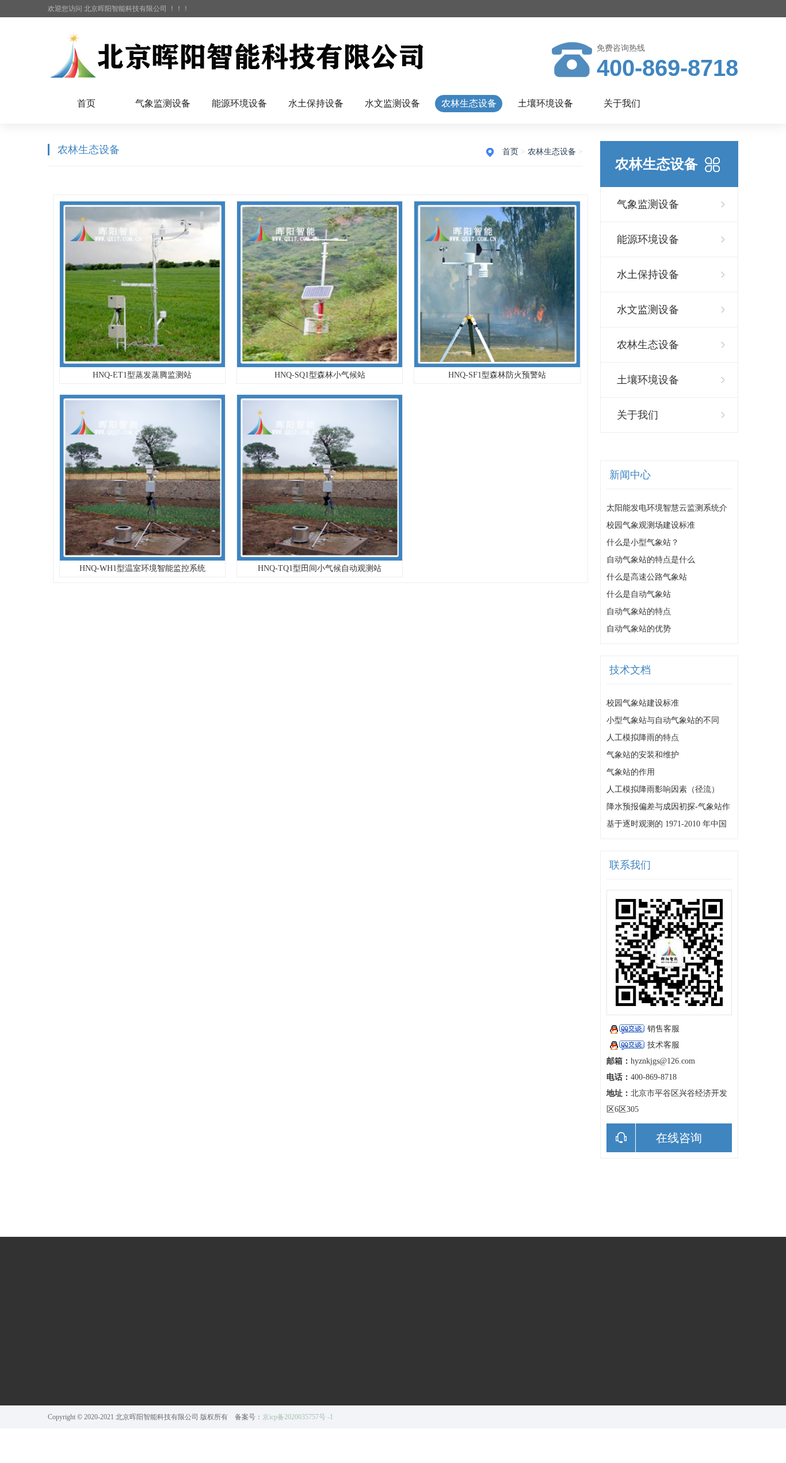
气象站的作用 (630, 772)
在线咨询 (679, 1137)
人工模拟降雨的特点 (642, 737)
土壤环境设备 (545, 103)
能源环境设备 (239, 103)
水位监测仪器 (312, 1361)
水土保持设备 (316, 103)
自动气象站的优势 (638, 628)
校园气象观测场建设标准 (650, 525)
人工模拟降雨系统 (240, 1361)
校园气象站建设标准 (642, 703)
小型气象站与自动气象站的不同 (662, 720)
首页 (86, 103)
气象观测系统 (72, 1361)
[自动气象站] (243, 56)
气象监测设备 (162, 103)
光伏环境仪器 (152, 1361)
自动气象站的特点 (638, 611)
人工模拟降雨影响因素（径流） (662, 789)
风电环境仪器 (152, 1377)
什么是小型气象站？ (642, 542)
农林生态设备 (469, 103)
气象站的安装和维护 (642, 754)
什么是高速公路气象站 (646, 577)
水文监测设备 (392, 103)
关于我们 (622, 103)
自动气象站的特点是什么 (650, 559)
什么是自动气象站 (638, 594)
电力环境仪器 (152, 1393)
